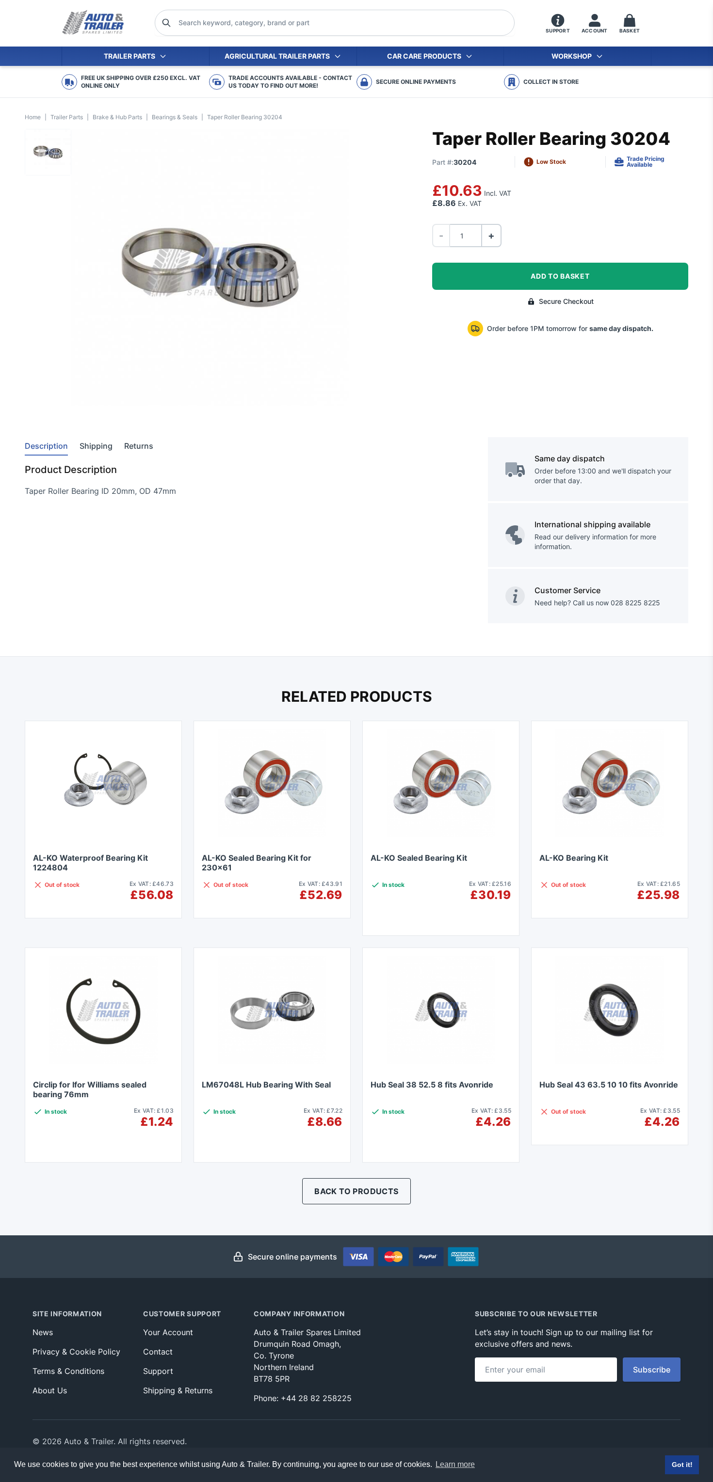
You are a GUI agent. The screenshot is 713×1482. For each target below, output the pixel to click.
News (42, 1332)
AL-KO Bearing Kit (573, 858)
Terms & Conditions (68, 1371)
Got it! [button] (682, 1464)
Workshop (571, 56)
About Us (49, 1390)
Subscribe (651, 1369)
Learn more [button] (455, 1464)
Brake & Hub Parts (117, 117)
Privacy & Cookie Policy (76, 1351)
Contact (158, 1351)
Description (46, 446)
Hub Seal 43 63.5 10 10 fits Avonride (608, 1084)
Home (33, 117)
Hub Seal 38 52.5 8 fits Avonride (432, 1084)
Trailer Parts (129, 56)
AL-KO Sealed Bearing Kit (419, 858)
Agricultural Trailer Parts (277, 56)
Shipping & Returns (177, 1390)
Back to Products (356, 1191)
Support (158, 1371)
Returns (138, 446)
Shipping (96, 446)
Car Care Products (424, 56)
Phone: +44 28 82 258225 (303, 1398)
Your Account (168, 1332)
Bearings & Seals (174, 117)
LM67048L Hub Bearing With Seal (266, 1084)
